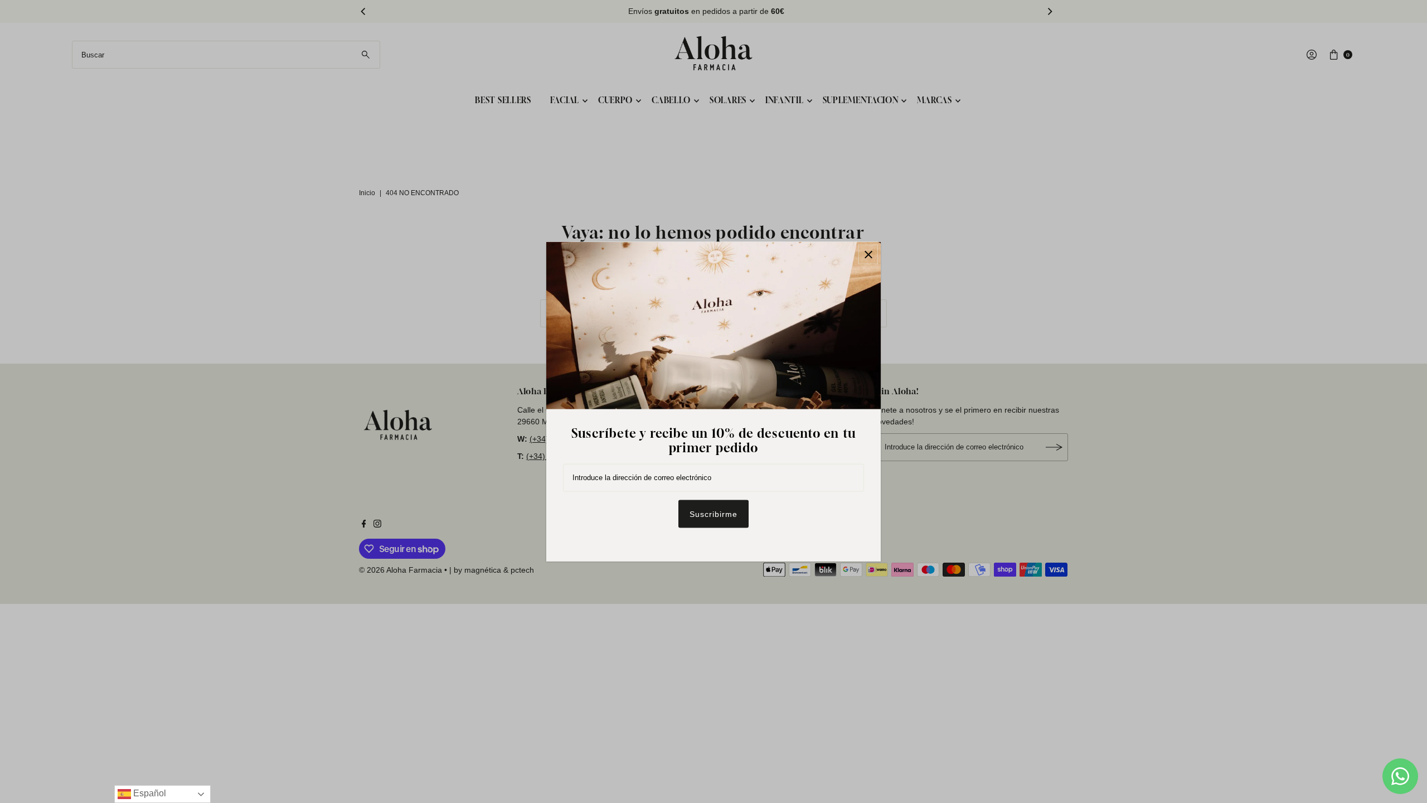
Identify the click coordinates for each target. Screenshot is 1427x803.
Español (148, 793)
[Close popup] (868, 254)
